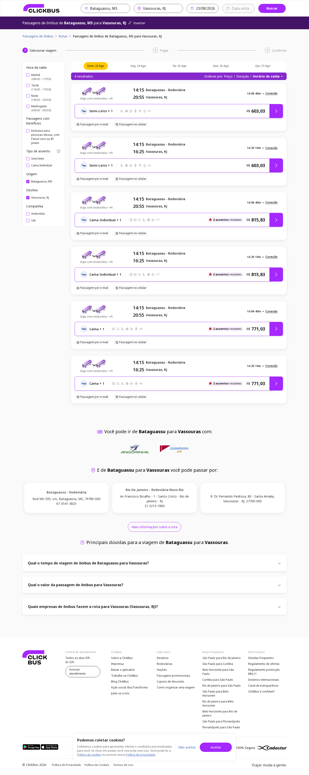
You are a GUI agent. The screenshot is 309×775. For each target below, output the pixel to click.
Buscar (272, 8)
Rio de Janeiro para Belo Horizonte (218, 703)
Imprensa (117, 664)
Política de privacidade (140, 755)
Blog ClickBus (120, 681)
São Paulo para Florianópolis (221, 721)
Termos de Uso (123, 765)
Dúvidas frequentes (261, 658)
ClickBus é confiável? (261, 691)
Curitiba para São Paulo (217, 680)
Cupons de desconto (170, 681)
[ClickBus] (41, 8)
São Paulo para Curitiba (217, 664)
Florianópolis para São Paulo (221, 727)
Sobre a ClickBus (122, 658)
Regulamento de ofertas (264, 664)
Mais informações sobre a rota (154, 527)
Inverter (139, 23)
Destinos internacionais (263, 680)
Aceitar (216, 747)
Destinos (163, 658)
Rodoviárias (164, 664)
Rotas (63, 36)
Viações (162, 670)
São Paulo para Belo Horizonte (215, 693)
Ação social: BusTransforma (129, 687)
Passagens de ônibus (37, 36)
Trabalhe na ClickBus (124, 676)
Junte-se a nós (120, 693)
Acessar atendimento (77, 671)
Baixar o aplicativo (123, 670)
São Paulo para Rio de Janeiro (221, 658)
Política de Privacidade (66, 765)
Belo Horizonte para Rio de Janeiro (219, 713)
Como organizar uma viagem (176, 687)
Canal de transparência (263, 686)
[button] (271, 93)
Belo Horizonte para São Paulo (218, 672)
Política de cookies (89, 755)
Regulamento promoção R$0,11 (264, 672)
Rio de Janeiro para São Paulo (221, 686)
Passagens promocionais (173, 676)
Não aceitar (187, 747)
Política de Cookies (97, 765)
